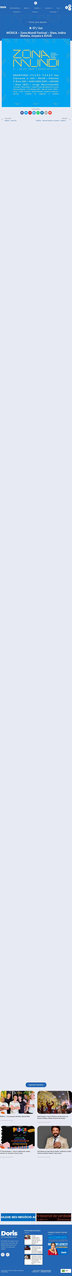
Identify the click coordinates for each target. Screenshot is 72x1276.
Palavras (48, 8)
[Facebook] (69, 6)
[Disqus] (36, 1187)
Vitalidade (53, 12)
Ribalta (26, 8)
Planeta (36, 8)
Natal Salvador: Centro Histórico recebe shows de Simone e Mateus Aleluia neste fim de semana (52, 1117)
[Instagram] (69, 9)
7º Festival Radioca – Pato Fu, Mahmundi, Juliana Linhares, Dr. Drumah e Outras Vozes (15, 1152)
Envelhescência (15, 8)
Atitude (34, 12)
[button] (35, 3)
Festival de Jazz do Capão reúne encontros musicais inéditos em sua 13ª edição (37, 1250)
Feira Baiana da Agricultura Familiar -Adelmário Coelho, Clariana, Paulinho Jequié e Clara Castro (54, 1152)
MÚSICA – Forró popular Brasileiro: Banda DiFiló (15, 1116)
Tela (58, 8)
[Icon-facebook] (3, 1255)
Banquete (16, 12)
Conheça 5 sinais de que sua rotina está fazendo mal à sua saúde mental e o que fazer (37, 1259)
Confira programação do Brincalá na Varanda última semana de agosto (36, 1239)
